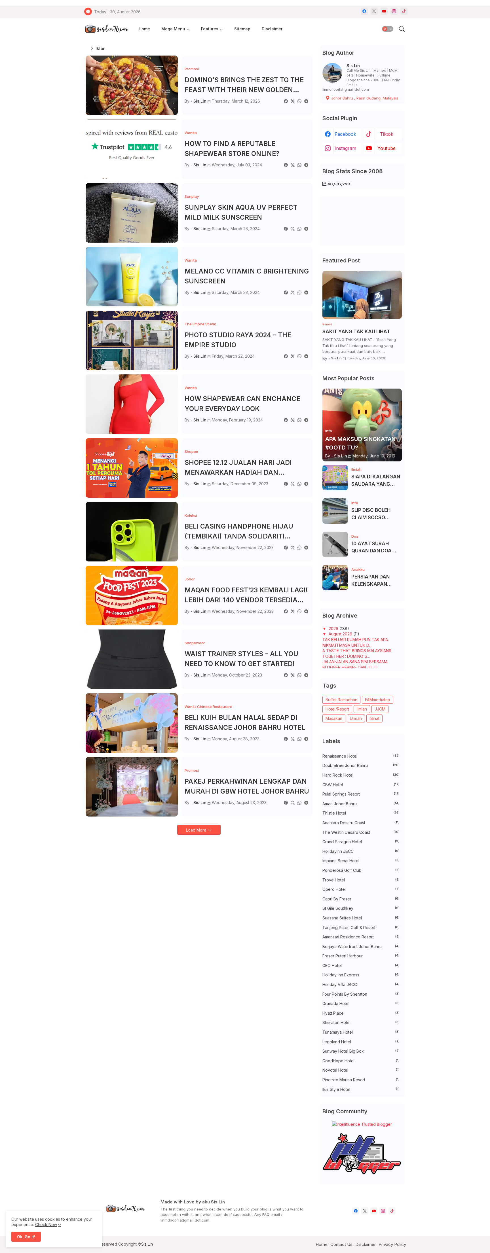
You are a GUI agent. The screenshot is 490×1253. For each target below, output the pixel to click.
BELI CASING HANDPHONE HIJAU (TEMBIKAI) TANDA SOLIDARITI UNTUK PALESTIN (239, 531)
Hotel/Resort (337, 709)
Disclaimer (272, 28)
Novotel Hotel (361, 1070)
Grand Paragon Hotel (361, 841)
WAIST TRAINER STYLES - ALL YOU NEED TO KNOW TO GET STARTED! (241, 659)
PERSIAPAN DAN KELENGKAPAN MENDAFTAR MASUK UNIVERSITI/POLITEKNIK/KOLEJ (375, 581)
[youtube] (384, 11)
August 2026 (341, 633)
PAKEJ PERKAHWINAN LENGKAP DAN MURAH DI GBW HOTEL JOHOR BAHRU (247, 786)
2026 (334, 628)
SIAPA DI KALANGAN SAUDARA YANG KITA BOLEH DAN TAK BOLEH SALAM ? (376, 481)
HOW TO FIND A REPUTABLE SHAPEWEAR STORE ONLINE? (232, 149)
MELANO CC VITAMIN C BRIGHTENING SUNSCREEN (247, 276)
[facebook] (364, 11)
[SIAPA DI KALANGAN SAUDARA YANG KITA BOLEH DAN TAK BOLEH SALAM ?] (335, 477)
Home (144, 28)
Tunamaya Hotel (361, 1032)
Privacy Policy (392, 1244)
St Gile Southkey (361, 908)
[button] (387, 29)
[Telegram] (306, 101)
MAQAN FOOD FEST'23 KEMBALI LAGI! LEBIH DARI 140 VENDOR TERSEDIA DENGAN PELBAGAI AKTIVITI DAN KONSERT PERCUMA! (246, 595)
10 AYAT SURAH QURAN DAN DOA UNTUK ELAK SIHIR (373, 548)
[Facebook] (286, 101)
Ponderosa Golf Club (361, 870)
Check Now (46, 1224)
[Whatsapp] (299, 101)
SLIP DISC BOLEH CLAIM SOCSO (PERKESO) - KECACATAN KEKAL (375, 514)
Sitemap (242, 28)
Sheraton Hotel (361, 1022)
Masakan (334, 718)
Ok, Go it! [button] (26, 1236)
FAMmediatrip (377, 699)
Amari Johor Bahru (361, 803)
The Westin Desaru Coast (361, 832)
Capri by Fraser (361, 898)
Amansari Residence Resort (361, 936)
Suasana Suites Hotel (361, 917)
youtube (386, 148)
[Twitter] (293, 101)
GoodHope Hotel (361, 1060)
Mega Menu (173, 28)
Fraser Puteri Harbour (361, 955)
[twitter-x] (374, 11)
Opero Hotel (361, 889)
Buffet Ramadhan (341, 699)
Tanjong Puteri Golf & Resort (361, 927)
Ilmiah (362, 709)
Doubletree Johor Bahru (361, 765)
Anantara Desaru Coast (361, 822)
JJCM (380, 709)
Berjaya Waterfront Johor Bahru (361, 946)
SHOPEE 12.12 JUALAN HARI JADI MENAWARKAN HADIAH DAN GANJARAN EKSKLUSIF (238, 468)
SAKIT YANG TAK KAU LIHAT (356, 331)
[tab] (144, 29)
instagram (345, 148)
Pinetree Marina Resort (361, 1079)
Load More (197, 830)
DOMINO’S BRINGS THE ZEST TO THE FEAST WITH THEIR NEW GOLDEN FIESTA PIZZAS (244, 85)
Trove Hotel (361, 879)
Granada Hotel (361, 1003)
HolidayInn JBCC (361, 851)
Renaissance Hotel (361, 756)
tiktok (386, 134)
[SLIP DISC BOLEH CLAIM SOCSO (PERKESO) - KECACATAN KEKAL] (335, 511)
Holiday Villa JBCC (361, 984)
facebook (345, 134)
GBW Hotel (361, 784)
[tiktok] (403, 11)
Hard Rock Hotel (361, 775)
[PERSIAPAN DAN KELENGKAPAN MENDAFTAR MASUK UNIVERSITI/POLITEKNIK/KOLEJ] (335, 577)
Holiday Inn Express (361, 974)
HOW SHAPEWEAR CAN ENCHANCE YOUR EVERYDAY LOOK (242, 404)
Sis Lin (353, 65)
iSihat (374, 718)
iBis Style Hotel (361, 1089)
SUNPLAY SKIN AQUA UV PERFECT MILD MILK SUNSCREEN (241, 212)
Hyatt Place (361, 1013)
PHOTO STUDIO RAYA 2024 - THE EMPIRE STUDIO (238, 340)
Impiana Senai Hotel (361, 860)
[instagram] (394, 11)
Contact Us (341, 1244)
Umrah (356, 718)
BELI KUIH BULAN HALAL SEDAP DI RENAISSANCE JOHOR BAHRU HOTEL (245, 723)
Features (209, 28)
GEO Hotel (361, 965)
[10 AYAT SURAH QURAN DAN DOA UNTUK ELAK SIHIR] (335, 544)
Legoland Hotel (361, 1041)
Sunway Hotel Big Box (361, 1051)
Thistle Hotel (361, 813)
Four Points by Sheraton (361, 994)
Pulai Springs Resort (361, 794)
